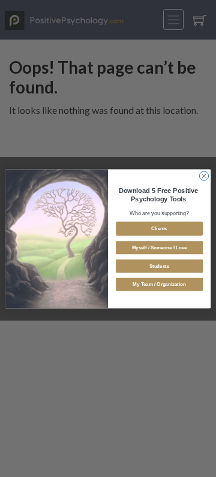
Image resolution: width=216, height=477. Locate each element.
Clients (159, 228)
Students (159, 265)
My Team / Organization (159, 284)
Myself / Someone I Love (159, 247)
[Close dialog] (203, 175)
